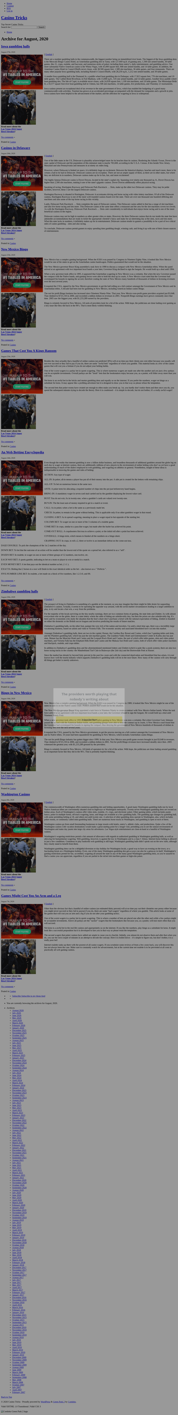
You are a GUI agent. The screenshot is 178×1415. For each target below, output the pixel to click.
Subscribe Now (89, 719)
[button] (89, 697)
